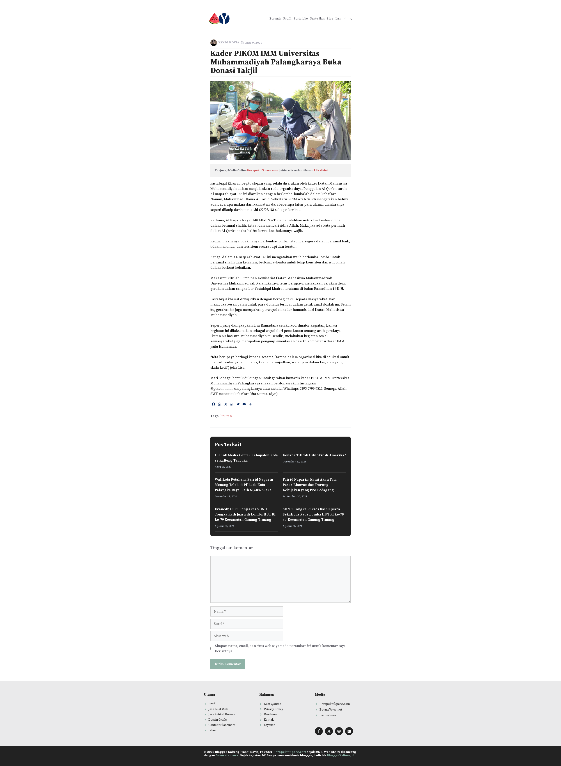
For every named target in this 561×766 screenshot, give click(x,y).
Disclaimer (271, 714)
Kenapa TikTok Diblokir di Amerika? (314, 455)
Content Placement (221, 725)
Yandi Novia (228, 42)
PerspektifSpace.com (262, 170)
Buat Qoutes (272, 704)
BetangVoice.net (331, 710)
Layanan (269, 725)
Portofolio (301, 19)
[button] (350, 19)
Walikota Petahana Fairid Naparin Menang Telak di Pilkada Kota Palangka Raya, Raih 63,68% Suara (244, 484)
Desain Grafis (217, 720)
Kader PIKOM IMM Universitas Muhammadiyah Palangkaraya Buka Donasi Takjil (275, 62)
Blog (330, 19)
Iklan (212, 730)
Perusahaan (328, 715)
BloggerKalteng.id (340, 755)
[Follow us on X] (329, 731)
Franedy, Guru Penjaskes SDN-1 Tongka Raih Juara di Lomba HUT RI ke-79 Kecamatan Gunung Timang (245, 514)
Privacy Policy (273, 709)
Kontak (269, 720)
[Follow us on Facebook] (319, 731)
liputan (226, 416)
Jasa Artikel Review (221, 714)
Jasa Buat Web (218, 709)
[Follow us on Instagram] (339, 731)
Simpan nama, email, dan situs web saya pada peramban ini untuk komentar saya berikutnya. (280, 648)
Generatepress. (227, 755)
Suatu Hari (317, 19)
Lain (338, 19)
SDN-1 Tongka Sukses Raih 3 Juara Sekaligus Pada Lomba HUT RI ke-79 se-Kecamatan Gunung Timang (313, 514)
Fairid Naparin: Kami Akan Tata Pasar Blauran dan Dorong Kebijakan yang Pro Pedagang (310, 484)
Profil (287, 19)
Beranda (275, 19)
